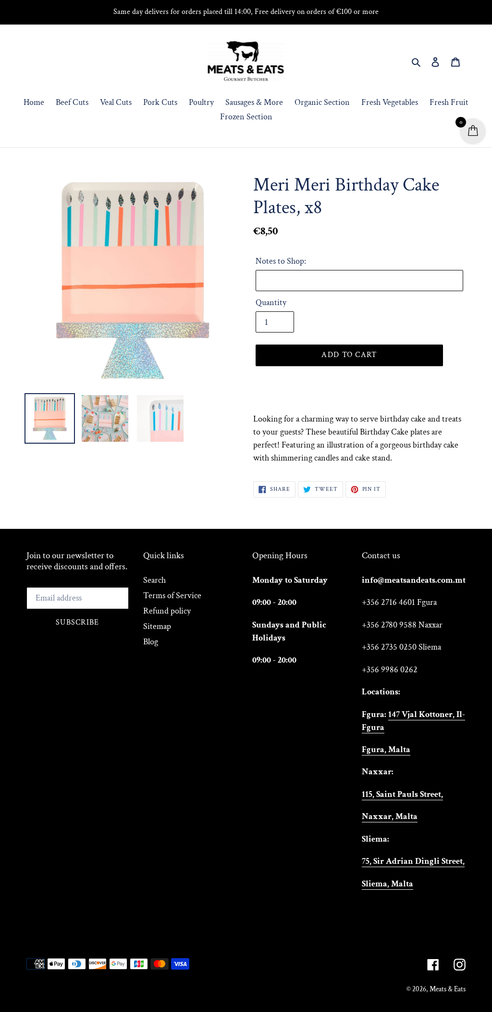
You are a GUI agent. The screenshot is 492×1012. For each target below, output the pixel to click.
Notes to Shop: (281, 261)
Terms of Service (172, 595)
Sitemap (157, 626)
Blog (150, 641)
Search (154, 580)
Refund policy (167, 610)
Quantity (271, 302)
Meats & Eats (448, 989)
